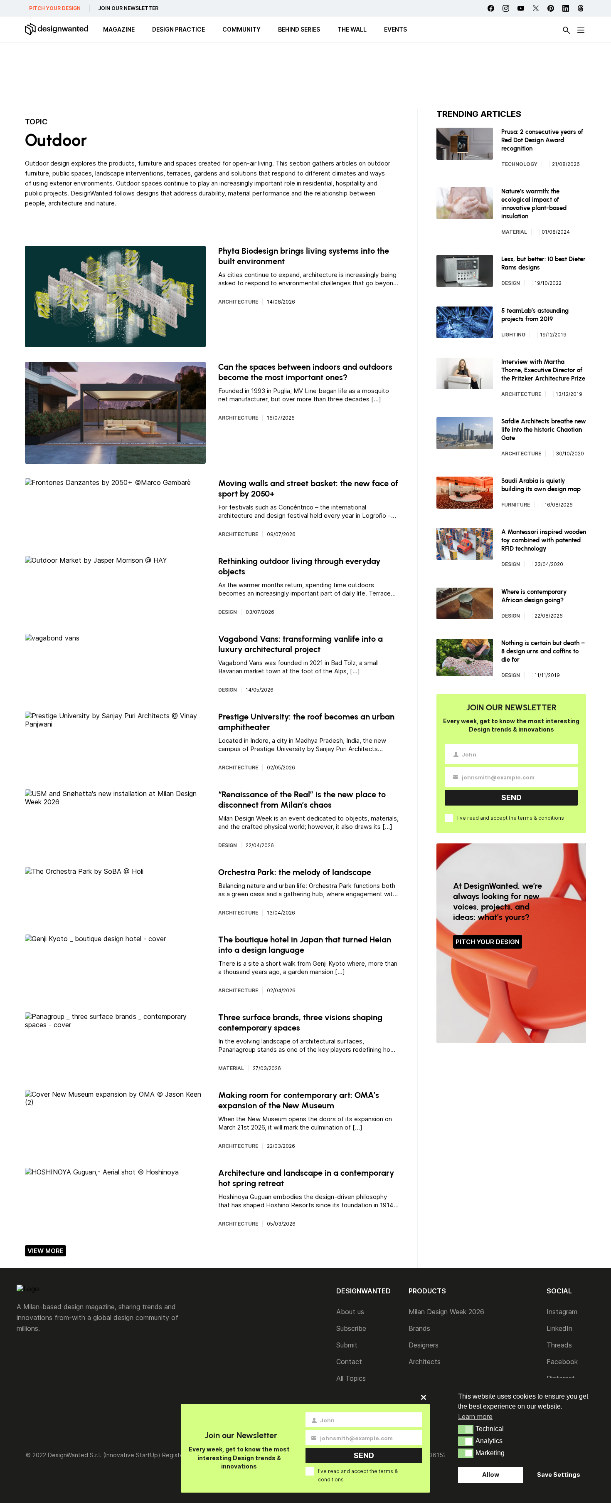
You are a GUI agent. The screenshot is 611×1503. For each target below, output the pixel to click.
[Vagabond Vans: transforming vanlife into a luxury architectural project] (52, 638)
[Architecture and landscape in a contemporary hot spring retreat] (102, 1172)
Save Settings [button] (558, 1474)
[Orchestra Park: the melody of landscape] (84, 871)
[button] (465, 1429)
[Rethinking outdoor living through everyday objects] (96, 560)
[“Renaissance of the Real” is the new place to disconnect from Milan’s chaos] (115, 802)
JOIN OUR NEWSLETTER (128, 8)
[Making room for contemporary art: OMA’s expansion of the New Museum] (115, 1102)
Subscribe (351, 1328)
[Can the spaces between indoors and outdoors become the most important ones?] (115, 459)
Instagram (562, 1312)
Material (231, 1068)
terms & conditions (541, 818)
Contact (349, 1361)
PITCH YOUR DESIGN (55, 8)
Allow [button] (490, 1474)
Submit (346, 1345)
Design (227, 612)
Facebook (562, 1361)
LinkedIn (559, 1328)
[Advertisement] (305, 77)
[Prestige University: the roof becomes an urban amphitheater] (115, 724)
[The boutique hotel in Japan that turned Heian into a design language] (95, 938)
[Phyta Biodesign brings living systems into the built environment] (115, 343)
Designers (424, 1345)
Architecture (238, 302)
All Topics (351, 1378)
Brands (419, 1328)
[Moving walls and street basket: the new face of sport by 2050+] (108, 482)
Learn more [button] (475, 1416)
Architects (425, 1361)
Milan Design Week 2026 (446, 1312)
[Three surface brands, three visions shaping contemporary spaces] (115, 1025)
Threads (559, 1345)
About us (350, 1312)
